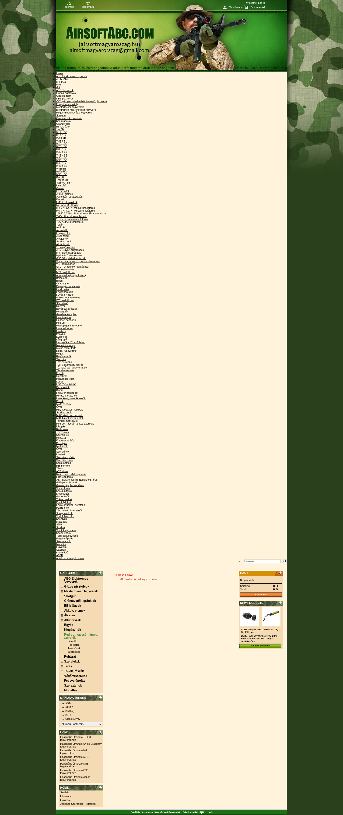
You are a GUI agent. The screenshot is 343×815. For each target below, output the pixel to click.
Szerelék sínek (64, 460)
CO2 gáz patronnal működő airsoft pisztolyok (81, 101)
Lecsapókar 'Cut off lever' (70, 342)
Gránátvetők (63, 123)
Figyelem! (61, 547)
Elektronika (62, 289)
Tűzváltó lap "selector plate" (72, 367)
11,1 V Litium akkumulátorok (72, 219)
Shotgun (61, 115)
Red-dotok (62, 429)
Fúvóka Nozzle (65, 294)
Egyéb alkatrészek (66, 308)
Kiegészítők (63, 387)
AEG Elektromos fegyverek (71, 76)
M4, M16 (61, 81)
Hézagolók (62, 311)
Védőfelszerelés (65, 516)
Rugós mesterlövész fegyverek (74, 112)
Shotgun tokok (64, 513)
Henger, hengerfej (66, 320)
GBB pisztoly (63, 95)
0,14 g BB (61, 135)
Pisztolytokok (63, 502)
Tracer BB (62, 179)
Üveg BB (61, 185)
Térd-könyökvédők (67, 535)
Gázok (60, 188)
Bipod (59, 280)
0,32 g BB (61, 151)
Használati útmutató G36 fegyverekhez (74, 771)
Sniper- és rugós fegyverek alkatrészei (78, 261)
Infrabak (61, 454)
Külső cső (61, 336)
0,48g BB (61, 171)
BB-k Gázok (63, 126)
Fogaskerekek (64, 292)
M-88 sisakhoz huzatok (69, 415)
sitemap (69, 6)
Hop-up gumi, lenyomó (69, 325)
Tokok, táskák (64, 499)
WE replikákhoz (65, 300)
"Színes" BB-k (64, 182)
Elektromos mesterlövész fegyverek (76, 109)
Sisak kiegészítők (66, 530)
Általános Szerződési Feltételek (78, 803)
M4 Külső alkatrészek (68, 252)
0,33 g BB (61, 154)
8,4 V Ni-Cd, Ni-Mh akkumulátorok (75, 207)
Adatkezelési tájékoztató (70, 558)
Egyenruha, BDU (65, 440)
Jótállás (135, 812)
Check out (261, 594)
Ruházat (61, 437)
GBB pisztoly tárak (66, 482)
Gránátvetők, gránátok (69, 118)
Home (59, 73)
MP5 (58, 84)
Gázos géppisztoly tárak (70, 485)
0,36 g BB (61, 160)
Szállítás (61, 549)
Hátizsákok (62, 507)
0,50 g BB (61, 174)
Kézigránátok (63, 121)
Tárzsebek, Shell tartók (69, 510)
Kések (59, 381)
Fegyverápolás (64, 538)
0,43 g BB (61, 165)
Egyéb (59, 373)
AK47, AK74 (63, 79)
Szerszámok (63, 541)
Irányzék (61, 334)
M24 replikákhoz (65, 272)
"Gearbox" (62, 303)
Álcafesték (62, 238)
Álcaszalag (62, 235)
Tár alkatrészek (65, 370)
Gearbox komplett (66, 314)
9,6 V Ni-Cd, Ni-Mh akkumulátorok (75, 210)
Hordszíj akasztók (66, 395)
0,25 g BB (61, 143)
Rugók (60, 353)
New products (251, 603)
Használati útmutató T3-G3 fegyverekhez (75, 738)
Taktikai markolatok (67, 420)
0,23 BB (60, 140)
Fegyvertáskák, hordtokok (71, 504)
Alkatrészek (63, 244)
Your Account (236, 7)
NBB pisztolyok (65, 98)
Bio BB (60, 177)
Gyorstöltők (63, 191)
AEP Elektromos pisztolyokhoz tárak (77, 479)
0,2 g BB (61, 137)
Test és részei (64, 362)
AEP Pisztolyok (65, 90)
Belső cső (61, 277)
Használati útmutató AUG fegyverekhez (74, 758)
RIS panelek (63, 465)
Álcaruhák (62, 230)
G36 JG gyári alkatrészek (71, 258)
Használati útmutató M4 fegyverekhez (73, 752)
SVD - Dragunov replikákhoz (72, 266)
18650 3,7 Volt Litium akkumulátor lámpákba (81, 213)
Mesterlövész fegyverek (70, 107)
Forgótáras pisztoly (67, 104)
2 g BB (60, 129)
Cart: (253, 7)
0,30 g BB (61, 149)
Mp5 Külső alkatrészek (69, 255)
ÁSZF (59, 555)
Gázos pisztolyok (66, 93)
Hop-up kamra (64, 328)
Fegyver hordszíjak (67, 392)
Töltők (59, 224)
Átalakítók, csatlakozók (69, 196)
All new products (260, 645)
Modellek (61, 544)
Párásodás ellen (65, 378)
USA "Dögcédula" (66, 384)
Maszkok (61, 521)
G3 (58, 87)
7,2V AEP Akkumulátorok (70, 221)
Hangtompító (63, 317)
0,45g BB (61, 168)
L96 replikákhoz (65, 269)
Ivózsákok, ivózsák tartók (71, 398)
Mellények (62, 446)
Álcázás (60, 227)
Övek (59, 406)
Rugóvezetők (63, 356)
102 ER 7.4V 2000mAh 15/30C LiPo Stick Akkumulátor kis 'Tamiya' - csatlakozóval (259, 639)
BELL (68, 715)
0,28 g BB (61, 146)
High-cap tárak (64, 476)
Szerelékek (62, 434)
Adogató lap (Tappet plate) (71, 275)
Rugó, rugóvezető (66, 350)
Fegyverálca (63, 233)
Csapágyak (62, 283)
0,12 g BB (61, 132)
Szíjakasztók (63, 462)
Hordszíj (61, 331)
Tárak (59, 468)
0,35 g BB (61, 157)
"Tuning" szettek (65, 247)
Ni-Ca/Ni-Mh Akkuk (67, 205)
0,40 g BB (61, 163)
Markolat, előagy (65, 345)
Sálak (59, 524)
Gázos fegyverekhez (68, 297)
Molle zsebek (63, 404)
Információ (62, 552)
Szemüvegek (63, 533)
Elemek (60, 199)
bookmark (88, 6)
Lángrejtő (61, 339)
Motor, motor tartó (66, 348)
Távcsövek (62, 432)
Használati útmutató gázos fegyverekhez (75, 778)
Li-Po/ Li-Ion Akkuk (66, 202)
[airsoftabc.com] (171, 36)
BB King (69, 711)
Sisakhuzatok (64, 241)
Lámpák (60, 426)
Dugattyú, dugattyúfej (68, 286)
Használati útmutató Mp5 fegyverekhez (74, 765)
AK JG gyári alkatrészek (70, 249)
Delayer (60, 306)
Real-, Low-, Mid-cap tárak (71, 474)
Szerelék (61, 359)
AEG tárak (62, 471)
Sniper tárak (63, 488)
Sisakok (60, 527)
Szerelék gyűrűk (65, 457)
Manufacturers (73, 697)
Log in (261, 2)
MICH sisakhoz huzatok (70, 418)
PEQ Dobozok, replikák (69, 409)
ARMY (69, 707)
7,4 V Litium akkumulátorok (71, 216)
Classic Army (72, 718)
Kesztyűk (61, 443)
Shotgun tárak (64, 490)
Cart (244, 573)
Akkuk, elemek (64, 193)
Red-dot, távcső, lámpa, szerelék (75, 423)
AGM (68, 703)
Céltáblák (61, 376)
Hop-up (60, 322)
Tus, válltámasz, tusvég (69, 364)
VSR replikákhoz (65, 263)
